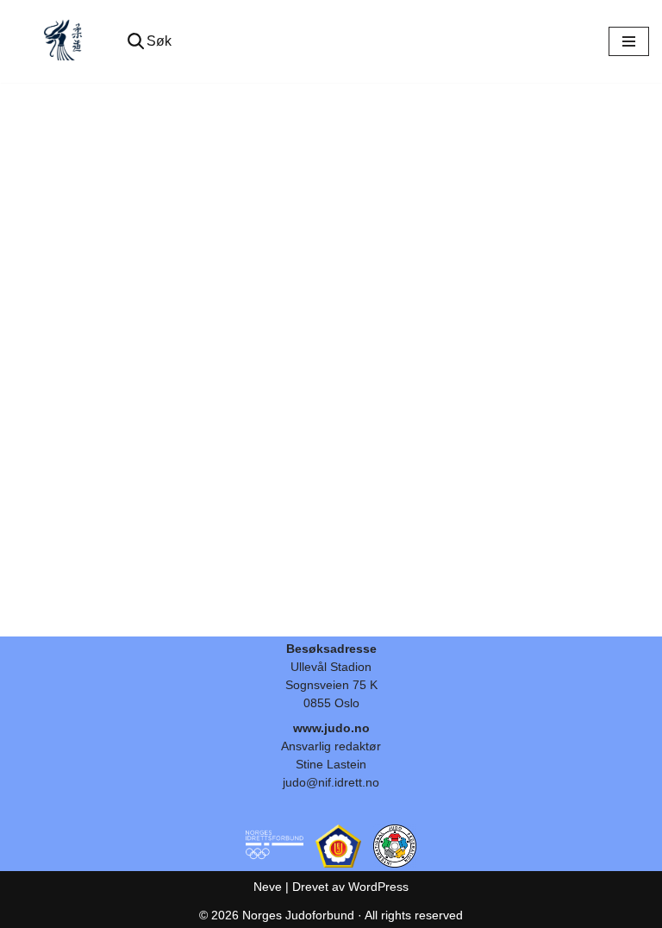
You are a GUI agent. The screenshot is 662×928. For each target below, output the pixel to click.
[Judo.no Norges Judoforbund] (64, 41)
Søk (159, 41)
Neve (267, 887)
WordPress (378, 887)
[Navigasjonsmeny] (629, 41)
